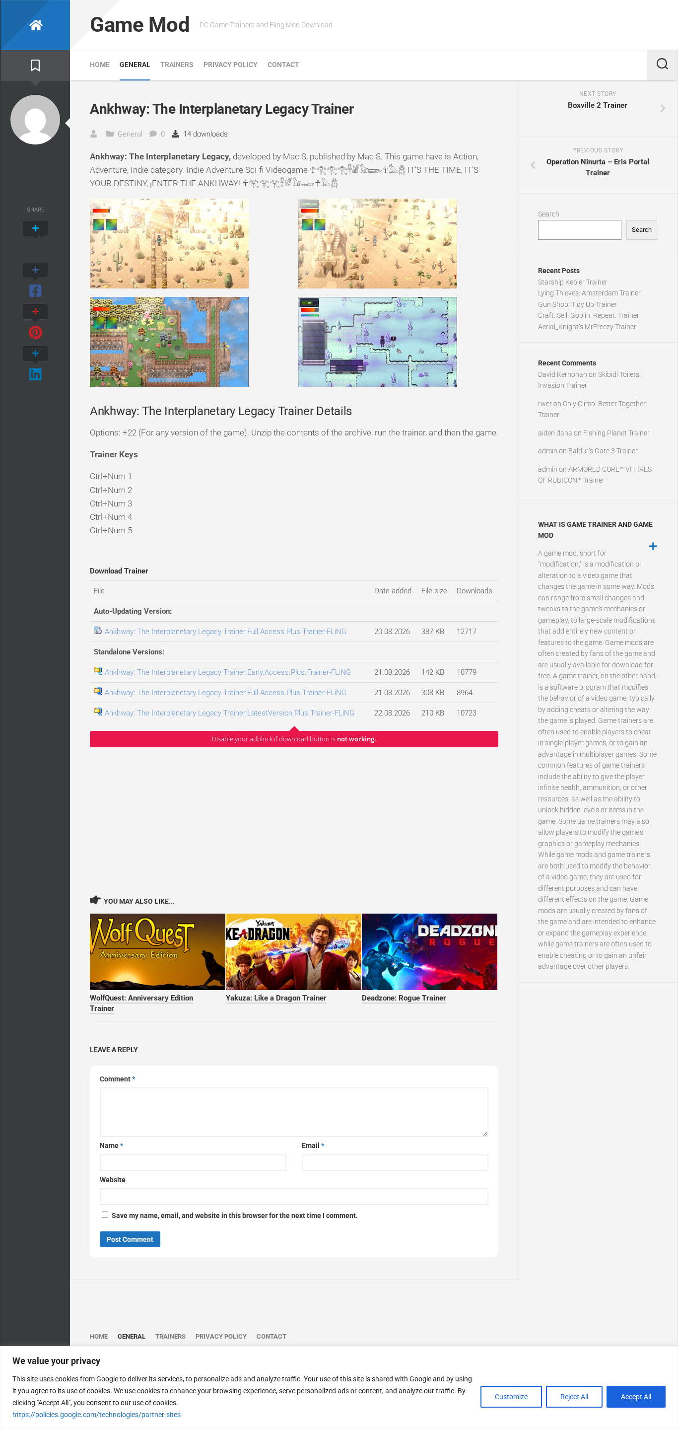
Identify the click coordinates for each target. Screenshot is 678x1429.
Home (100, 65)
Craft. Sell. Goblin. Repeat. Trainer (588, 315)
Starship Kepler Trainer (573, 282)
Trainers (177, 65)
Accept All (636, 1397)
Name (111, 1145)
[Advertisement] (294, 820)
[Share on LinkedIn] (35, 364)
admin (547, 451)
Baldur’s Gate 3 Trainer (603, 451)
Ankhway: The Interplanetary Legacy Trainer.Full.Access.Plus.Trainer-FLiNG (225, 631)
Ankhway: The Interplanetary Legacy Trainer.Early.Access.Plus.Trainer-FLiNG (228, 672)
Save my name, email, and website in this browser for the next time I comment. (235, 1215)
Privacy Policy (230, 65)
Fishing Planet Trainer (616, 433)
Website (113, 1180)
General (135, 65)
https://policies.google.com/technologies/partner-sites (96, 1415)
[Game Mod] (35, 25)
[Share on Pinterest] (35, 322)
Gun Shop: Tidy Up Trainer (577, 304)
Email (313, 1145)
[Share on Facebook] (35, 281)
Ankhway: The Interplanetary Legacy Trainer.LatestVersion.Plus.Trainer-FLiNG (229, 713)
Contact (283, 65)
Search (548, 214)
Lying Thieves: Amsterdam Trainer (589, 293)
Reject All (574, 1397)
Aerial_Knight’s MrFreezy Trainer (587, 327)
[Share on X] (35, 239)
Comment (117, 1079)
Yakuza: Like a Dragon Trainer (276, 998)
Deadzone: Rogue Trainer (404, 998)
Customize (511, 1397)
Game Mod (140, 24)
